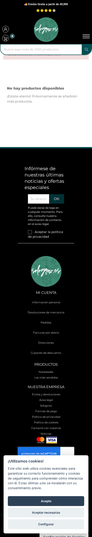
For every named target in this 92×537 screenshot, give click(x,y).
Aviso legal (46, 400)
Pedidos (46, 322)
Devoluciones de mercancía (46, 312)
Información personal (46, 302)
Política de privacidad (46, 416)
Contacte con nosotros (46, 428)
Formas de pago (46, 411)
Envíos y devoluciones (46, 394)
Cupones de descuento (46, 352)
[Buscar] (87, 49)
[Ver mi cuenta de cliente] (5, 30)
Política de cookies (46, 422)
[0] (5, 38)
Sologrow (46, 405)
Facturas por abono (46, 332)
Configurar (46, 524)
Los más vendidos (46, 377)
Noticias (46, 433)
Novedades (46, 372)
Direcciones (46, 342)
